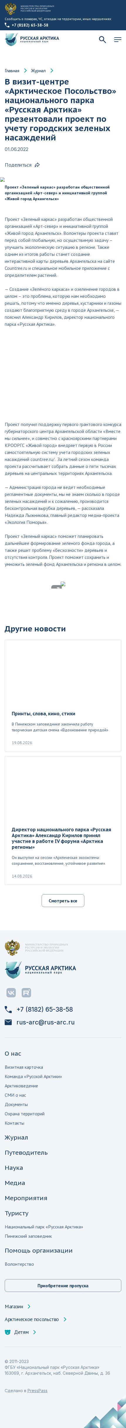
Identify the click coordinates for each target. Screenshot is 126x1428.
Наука (14, 1168)
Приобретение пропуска (63, 1285)
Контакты (14, 1123)
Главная (12, 70)
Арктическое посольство (32, 1319)
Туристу (16, 1213)
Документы (16, 1104)
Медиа (15, 1183)
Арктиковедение (21, 1086)
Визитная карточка (24, 1067)
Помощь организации (39, 1250)
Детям (21, 1332)
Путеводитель (26, 1152)
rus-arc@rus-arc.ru (45, 1022)
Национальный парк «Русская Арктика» (44, 1227)
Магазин (14, 1306)
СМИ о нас (15, 1095)
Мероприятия (26, 1198)
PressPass (37, 1390)
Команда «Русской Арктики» (33, 1076)
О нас (13, 1053)
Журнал (38, 70)
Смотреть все (63, 901)
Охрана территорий (25, 1114)
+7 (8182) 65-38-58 (30, 25)
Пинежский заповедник (28, 1236)
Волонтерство (19, 1264)
